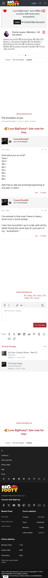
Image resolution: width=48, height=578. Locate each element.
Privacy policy (5, 464)
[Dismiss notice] (44, 10)
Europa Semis (26, 39)
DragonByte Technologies (13, 573)
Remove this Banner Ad (24, 114)
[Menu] (3, 3)
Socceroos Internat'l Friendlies (24, 46)
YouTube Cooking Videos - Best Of (22, 352)
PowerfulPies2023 (10, 121)
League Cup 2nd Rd (10, 39)
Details (25, 573)
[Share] (42, 149)
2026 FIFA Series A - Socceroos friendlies (23, 40)
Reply (44, 192)
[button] (5, 305)
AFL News (28, 295)
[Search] (45, 3)
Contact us (4, 455)
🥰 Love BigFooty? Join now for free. (24, 130)
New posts (4, 517)
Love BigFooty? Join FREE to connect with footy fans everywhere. (28, 13)
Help (2, 469)
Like (36, 192)
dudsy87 (41, 532)
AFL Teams (37, 295)
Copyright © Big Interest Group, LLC (13, 495)
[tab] (19, 55)
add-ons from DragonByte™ (29, 571)
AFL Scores (34, 298)
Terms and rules (6, 460)
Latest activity (5, 526)
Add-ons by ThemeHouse (10, 576)
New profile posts (7, 521)
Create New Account (34, 21)
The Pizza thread (15, 363)
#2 (45, 210)
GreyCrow (11, 355)
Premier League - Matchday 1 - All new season (26, 33)
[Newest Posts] (40, 3)
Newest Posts (6, 511)
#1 (45, 149)
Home (3, 474)
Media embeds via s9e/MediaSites (31, 576)
